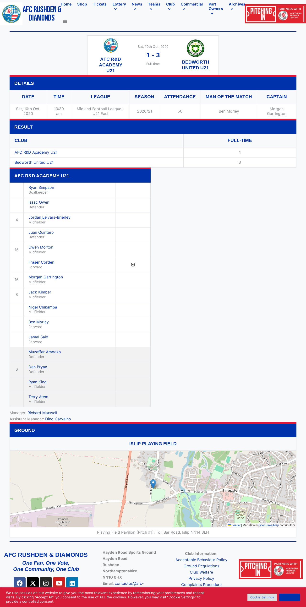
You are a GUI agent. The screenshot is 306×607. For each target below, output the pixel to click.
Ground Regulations (201, 566)
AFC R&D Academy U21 (36, 152)
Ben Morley (38, 322)
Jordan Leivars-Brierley (49, 217)
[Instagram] (46, 583)
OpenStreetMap (268, 525)
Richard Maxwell (42, 412)
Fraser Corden (41, 262)
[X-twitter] (33, 583)
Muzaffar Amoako (44, 351)
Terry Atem (38, 396)
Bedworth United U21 (34, 162)
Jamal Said (38, 337)
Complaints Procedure (201, 584)
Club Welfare (201, 572)
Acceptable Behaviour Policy (201, 559)
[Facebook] (20, 583)
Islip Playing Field (153, 443)
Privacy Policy (201, 578)
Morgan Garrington (45, 277)
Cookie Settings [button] (262, 597)
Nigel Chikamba (42, 307)
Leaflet (235, 525)
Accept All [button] (289, 597)
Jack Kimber (39, 292)
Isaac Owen (38, 202)
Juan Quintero (41, 232)
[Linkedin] (72, 583)
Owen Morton (40, 247)
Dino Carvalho (58, 419)
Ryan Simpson (41, 187)
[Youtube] (59, 583)
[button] (153, 484)
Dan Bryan (37, 366)
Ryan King (37, 381)
